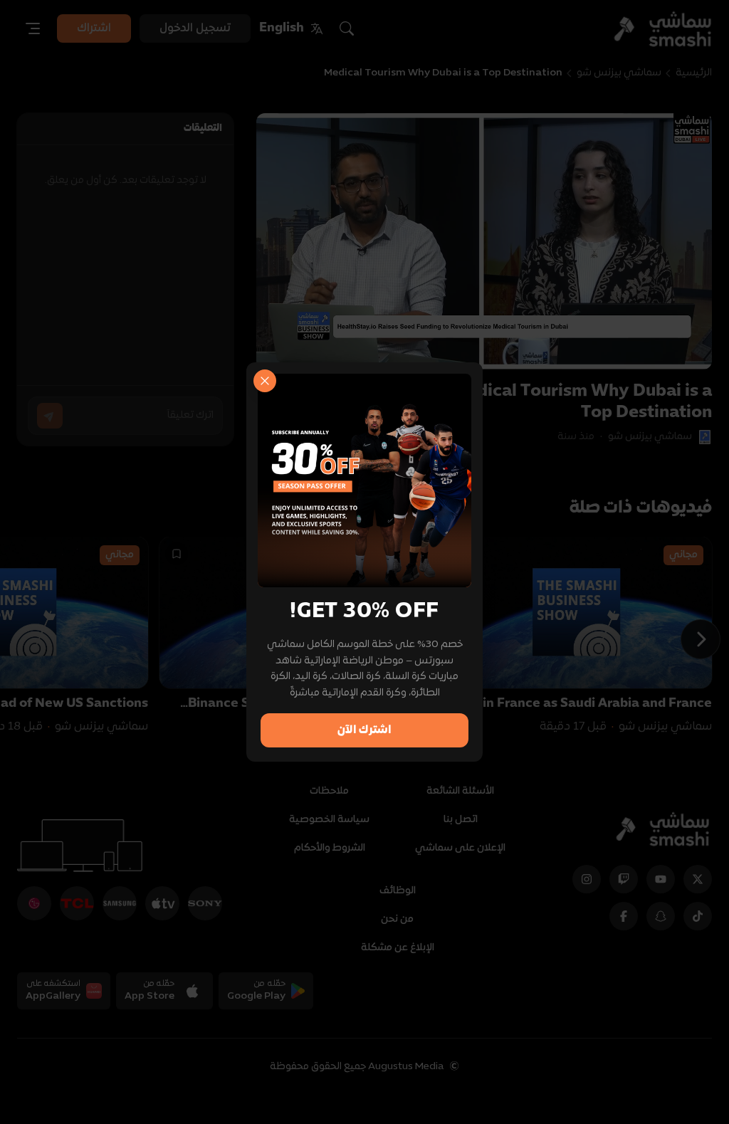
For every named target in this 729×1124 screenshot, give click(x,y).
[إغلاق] (264, 380)
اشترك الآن (364, 730)
